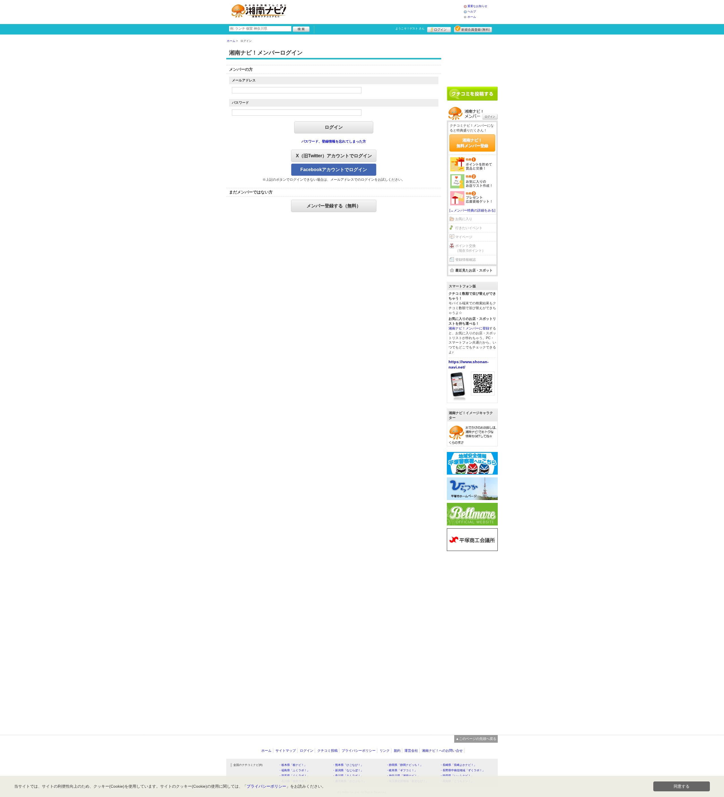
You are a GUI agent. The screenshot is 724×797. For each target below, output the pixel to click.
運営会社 (411, 751)
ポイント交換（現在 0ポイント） (470, 248)
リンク (385, 751)
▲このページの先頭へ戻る (476, 739)
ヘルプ (471, 11)
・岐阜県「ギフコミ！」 (401, 770)
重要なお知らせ (477, 6)
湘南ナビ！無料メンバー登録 (472, 143)
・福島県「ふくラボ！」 (294, 770)
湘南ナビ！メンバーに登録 (469, 328)
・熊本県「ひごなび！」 (347, 764)
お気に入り (463, 219)
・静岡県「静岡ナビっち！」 (404, 764)
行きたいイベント (468, 228)
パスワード (240, 103)
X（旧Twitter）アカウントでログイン (334, 155)
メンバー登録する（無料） (334, 205)
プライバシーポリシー (359, 751)
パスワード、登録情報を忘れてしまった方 (333, 141)
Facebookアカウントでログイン (333, 169)
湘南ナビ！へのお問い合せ (442, 751)
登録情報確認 (465, 260)
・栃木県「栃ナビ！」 (293, 764)
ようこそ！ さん (410, 28)
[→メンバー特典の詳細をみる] (472, 210)
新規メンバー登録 (473, 29)
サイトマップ (285, 751)
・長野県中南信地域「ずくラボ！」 (462, 770)
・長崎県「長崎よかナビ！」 (458, 764)
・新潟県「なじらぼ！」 (347, 770)
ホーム (471, 16)
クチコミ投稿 (327, 751)
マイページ (463, 237)
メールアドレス (244, 80)
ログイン (439, 29)
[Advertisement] (377, 11)
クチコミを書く (472, 94)
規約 (397, 751)
